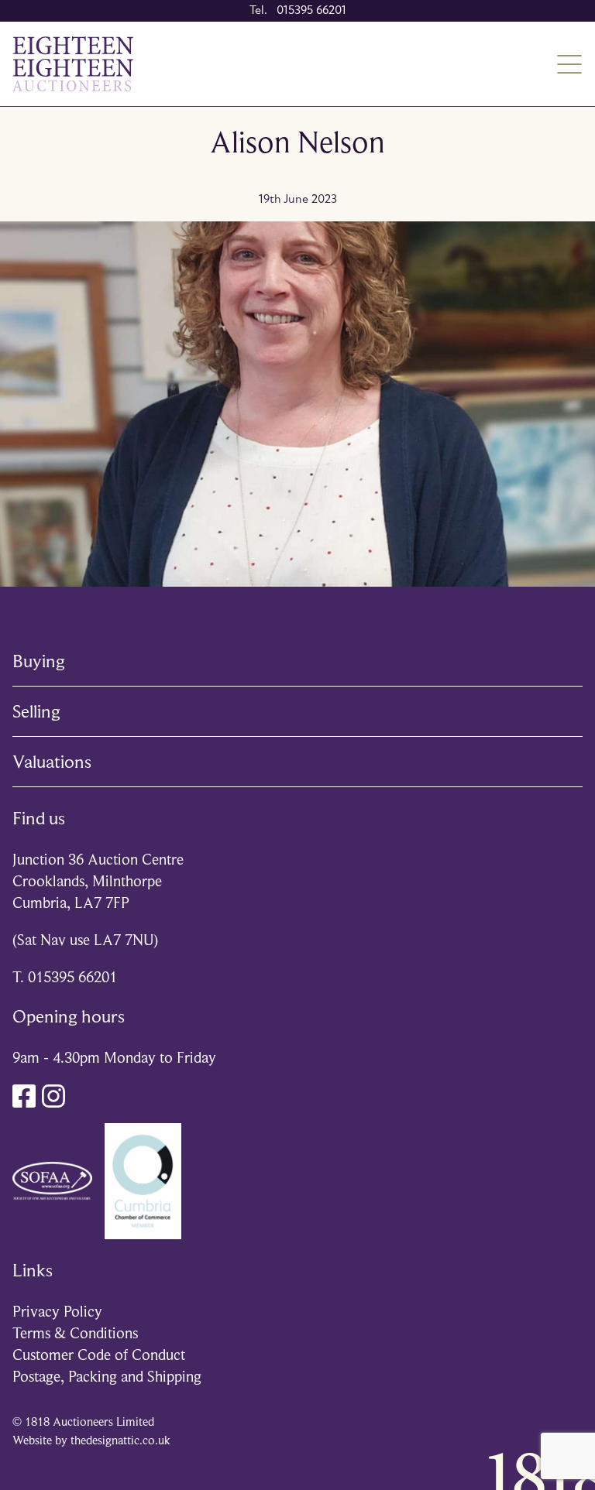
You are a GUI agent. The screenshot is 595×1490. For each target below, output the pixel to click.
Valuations (51, 761)
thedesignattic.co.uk (120, 1440)
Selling (36, 711)
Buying (38, 661)
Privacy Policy (57, 1311)
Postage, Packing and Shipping (106, 1376)
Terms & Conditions (75, 1333)
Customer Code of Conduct (98, 1355)
